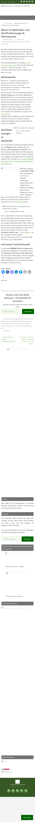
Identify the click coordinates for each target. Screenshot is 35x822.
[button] (3, 272)
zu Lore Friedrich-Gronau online (15, 64)
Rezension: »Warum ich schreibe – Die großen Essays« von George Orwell (27, 340)
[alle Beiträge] (8, 23)
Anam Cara (6, 319)
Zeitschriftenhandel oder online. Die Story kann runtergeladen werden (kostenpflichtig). (17, 161)
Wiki (2, 328)
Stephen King (4, 44)
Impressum (3, 2)
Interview (29, 321)
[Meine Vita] (21, 1)
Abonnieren (28, 311)
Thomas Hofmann (26, 326)
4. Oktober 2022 (19, 39)
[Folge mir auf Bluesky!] (24, 1)
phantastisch (26, 324)
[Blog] (6, 772)
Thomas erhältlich (22, 202)
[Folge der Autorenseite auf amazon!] (30, 1)
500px (11, 239)
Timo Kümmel (5, 114)
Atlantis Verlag (13, 319)
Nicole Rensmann (7, 39)
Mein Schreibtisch (25, 42)
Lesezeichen (6, 331)
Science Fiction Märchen (7, 326)
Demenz (9, 321)
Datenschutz (11, 2)
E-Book (24, 321)
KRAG (2, 324)
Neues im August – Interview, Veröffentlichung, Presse (8, 339)
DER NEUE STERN (16, 321)
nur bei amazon (25, 232)
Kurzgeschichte (8, 324)
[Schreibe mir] (32, 1)
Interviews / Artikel (15, 42)
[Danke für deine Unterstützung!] (27, 1)
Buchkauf (8, 72)
